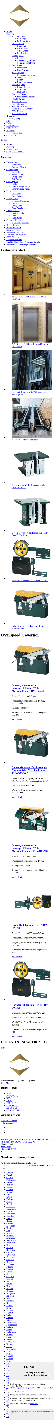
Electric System (18, 84)
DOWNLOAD (12, 126)
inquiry (15, 719)
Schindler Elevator (19, 113)
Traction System (18, 36)
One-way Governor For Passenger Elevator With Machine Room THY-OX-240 (28, 688)
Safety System (18, 72)
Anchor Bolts (22, 48)
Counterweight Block (26, 60)
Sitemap (5, 1142)
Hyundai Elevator (19, 101)
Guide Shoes (22, 51)
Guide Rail (21, 46)
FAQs (8, 123)
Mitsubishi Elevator (20, 106)
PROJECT (11, 128)
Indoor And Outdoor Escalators (25, 440)
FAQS (9, 1100)
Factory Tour (17, 133)
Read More (6, 1083)
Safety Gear (22, 77)
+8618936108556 (8, 1149)
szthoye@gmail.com (9, 1123)
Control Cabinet (24, 87)
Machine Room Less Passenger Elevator (23, 242)
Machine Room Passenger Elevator (21, 244)
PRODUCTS (12, 1096)
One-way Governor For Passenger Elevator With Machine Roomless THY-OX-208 (30, 848)
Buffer (20, 80)
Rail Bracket (22, 53)
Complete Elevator (20, 94)
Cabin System (17, 55)
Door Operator (23, 70)
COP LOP (21, 89)
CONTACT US (13, 1110)
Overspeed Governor (26, 75)
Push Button (22, 92)
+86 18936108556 (9, 1120)
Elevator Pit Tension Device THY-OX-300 (30, 580)
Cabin (19, 58)
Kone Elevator (18, 104)
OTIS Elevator (18, 111)
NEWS (9, 1098)
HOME (9, 1093)
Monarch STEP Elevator (22, 109)
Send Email (6, 1146)
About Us (10, 130)
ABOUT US (11, 1108)
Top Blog (16, 118)
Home (9, 31)
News (8, 121)
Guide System (18, 43)
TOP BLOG (16, 1142)
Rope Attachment (24, 82)
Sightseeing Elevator (25, 97)
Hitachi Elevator (18, 99)
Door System (17, 65)
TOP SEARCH (29, 1142)
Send (3, 1048)
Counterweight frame (26, 63)
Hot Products (47, 1139)
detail (20, 719)
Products (10, 34)
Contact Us (11, 135)
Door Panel (22, 68)
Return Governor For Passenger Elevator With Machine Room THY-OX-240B (29, 770)
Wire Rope (21, 39)
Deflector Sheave (24, 41)
